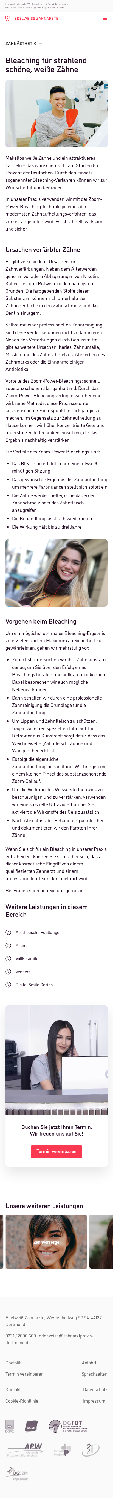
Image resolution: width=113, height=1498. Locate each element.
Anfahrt (89, 1363)
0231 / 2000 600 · (14, 7)
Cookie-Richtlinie (21, 1401)
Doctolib (13, 1363)
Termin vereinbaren (24, 1374)
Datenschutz (95, 1389)
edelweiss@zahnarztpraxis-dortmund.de (44, 7)
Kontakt (13, 1389)
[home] (31, 18)
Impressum (94, 1401)
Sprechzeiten (95, 1374)
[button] (104, 18)
